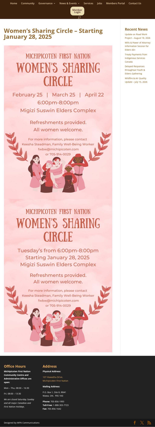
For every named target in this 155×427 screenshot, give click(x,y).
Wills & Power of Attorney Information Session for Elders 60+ (137, 46)
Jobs (99, 3)
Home (13, 3)
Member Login (77, 11)
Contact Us (135, 3)
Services (88, 3)
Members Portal (115, 3)
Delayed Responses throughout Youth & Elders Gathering (135, 70)
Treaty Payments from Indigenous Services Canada (136, 58)
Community (28, 3)
